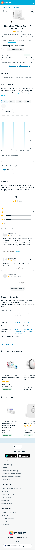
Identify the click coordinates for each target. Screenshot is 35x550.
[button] (4, 11)
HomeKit (20, 333)
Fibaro (16, 319)
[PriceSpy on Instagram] (19, 541)
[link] (17, 242)
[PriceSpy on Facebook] (16, 541)
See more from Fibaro (8, 344)
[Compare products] (32, 11)
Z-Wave (17, 331)
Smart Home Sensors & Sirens (11, 7)
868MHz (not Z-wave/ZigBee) (24, 329)
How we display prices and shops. (19, 66)
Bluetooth (23, 331)
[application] (17, 133)
